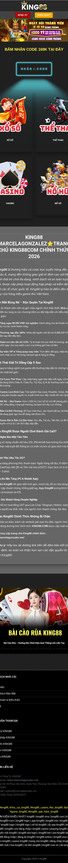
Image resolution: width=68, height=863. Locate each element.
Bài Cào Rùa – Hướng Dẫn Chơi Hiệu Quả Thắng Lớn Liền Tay (34, 643)
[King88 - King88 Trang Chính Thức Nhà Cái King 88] (34, 5)
